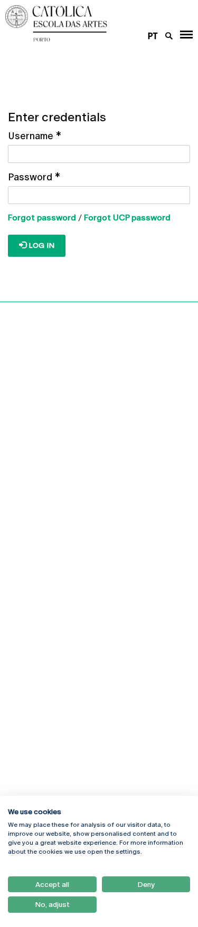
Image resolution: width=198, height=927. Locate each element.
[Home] (82, 23)
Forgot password (42, 218)
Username (34, 135)
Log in (40, 245)
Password (34, 176)
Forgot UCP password (127, 218)
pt (153, 36)
